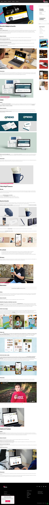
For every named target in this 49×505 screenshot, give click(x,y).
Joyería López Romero (41, 14)
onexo (1, 100)
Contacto (17, 1)
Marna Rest (40, 12)
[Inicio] (5, 486)
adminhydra (7, 98)
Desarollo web (2, 23)
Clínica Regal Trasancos (6, 186)
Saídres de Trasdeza (5, 429)
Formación (9, 1)
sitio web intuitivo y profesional (18, 154)
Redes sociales (11, 183)
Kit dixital (13, 1)
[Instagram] (41, 486)
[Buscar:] (43, 23)
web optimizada (10, 228)
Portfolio (5, 1)
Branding (1, 183)
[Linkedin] (39, 486)
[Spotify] (45, 486)
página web (5, 333)
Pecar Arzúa (40, 13)
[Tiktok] (43, 486)
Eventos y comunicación (42, 30)
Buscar (47, 6)
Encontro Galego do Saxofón (8, 26)
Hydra (2, 1)
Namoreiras (3, 285)
